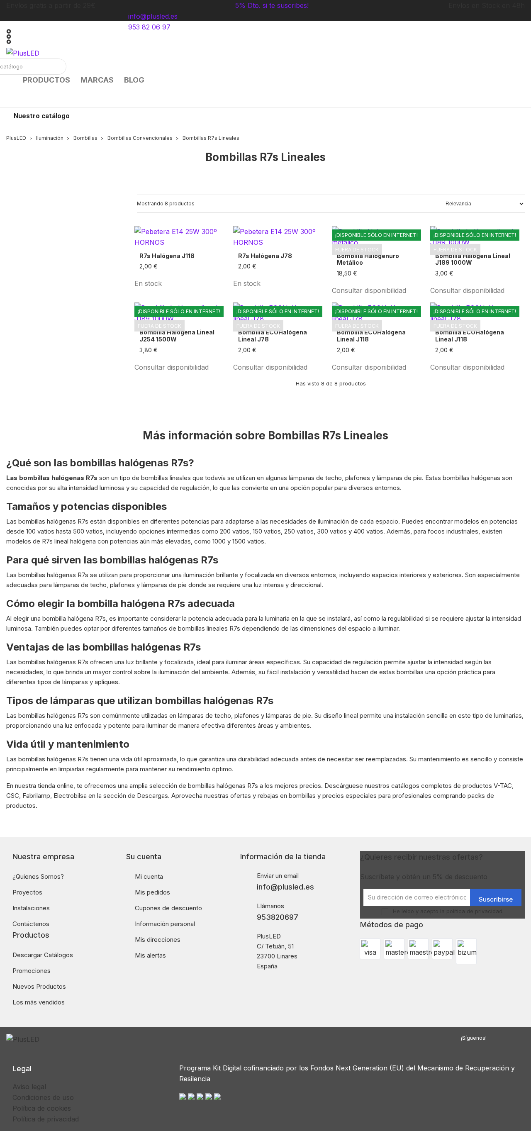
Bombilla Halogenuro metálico (368, 259)
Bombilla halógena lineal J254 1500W (176, 336)
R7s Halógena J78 (265, 256)
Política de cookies (41, 1108)
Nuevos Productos (39, 986)
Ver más (412, 273)
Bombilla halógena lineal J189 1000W (472, 259)
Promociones (31, 971)
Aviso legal (29, 1086)
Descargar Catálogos (42, 955)
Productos (46, 80)
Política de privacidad (45, 1119)
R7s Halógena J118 (167, 256)
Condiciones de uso (43, 1097)
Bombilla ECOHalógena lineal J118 (371, 336)
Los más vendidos (38, 1002)
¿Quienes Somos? (38, 876)
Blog (134, 80)
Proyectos (27, 892)
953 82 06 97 (149, 27)
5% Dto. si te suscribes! (272, 5)
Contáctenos (30, 924)
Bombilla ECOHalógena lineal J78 (272, 336)
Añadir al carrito (200, 266)
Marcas (97, 80)
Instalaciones (31, 908)
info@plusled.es (153, 16)
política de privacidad (474, 911)
